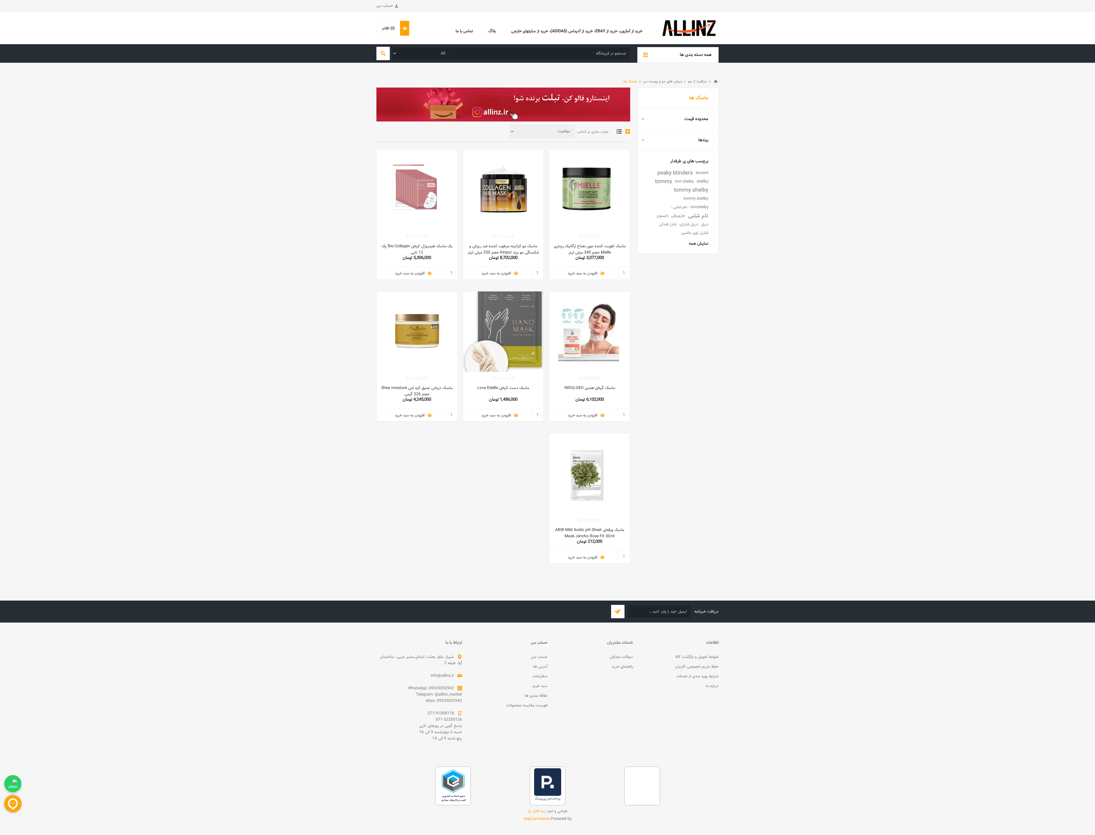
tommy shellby (696, 199)
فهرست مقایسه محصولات (527, 705)
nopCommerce (536, 819)
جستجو (383, 53)
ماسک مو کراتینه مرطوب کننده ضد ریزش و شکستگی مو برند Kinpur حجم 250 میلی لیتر (503, 249)
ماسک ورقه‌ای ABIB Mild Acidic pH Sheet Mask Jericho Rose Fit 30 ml (589, 533)
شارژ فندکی (668, 224)
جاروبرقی (678, 216)
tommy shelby (691, 190)
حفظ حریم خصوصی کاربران (697, 667)
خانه (716, 81)
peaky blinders (675, 173)
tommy (663, 181)
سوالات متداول (621, 657)
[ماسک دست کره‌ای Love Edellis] (503, 331)
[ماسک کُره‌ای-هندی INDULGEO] (589, 331)
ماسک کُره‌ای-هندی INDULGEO (589, 388)
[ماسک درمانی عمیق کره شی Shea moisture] (417, 331)
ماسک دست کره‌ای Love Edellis (503, 388)
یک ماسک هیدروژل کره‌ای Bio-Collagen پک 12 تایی (417, 249)
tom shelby (684, 182)
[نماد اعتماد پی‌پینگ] (547, 800)
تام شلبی (698, 216)
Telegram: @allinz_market (439, 695)
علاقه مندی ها (536, 696)
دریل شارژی (689, 224)
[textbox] (540, 53)
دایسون (662, 216)
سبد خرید (540, 686)
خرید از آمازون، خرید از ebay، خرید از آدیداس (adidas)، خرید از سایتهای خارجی (576, 31)
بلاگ (492, 31)
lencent (702, 173)
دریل (704, 224)
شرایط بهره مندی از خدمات (697, 676)
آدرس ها (540, 667)
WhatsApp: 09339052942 (431, 688)
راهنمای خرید (622, 667)
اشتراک (617, 611)
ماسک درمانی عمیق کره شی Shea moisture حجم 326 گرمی (417, 391)
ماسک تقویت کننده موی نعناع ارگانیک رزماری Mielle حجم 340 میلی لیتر (590, 249)
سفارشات (540, 676)
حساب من (384, 6)
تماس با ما (464, 31)
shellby (702, 182)
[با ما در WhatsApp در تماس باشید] (12, 783)
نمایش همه (698, 244)
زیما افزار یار (537, 811)
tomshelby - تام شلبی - (689, 207)
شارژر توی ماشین (694, 233)
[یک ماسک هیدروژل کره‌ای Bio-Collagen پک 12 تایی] (417, 189)
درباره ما (712, 686)
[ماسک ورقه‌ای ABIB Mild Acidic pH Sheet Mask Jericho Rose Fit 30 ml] (589, 473)
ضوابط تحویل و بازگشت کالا (697, 657)
